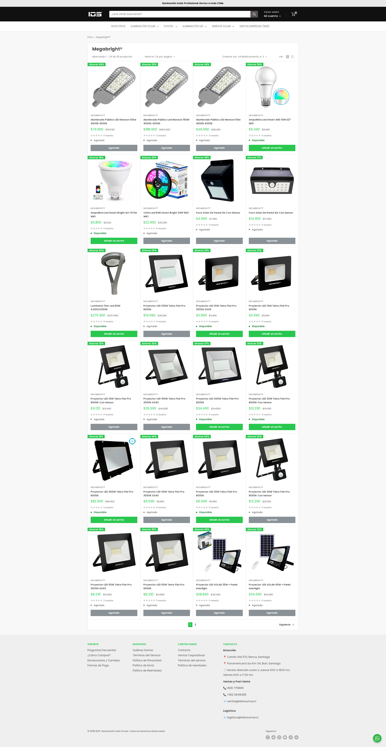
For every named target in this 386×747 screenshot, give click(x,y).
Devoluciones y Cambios (103, 660)
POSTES (169, 26)
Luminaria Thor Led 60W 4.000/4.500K (105, 307)
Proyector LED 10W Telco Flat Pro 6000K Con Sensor (111, 400)
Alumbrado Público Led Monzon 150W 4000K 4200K (166, 121)
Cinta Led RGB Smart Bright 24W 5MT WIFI (166, 214)
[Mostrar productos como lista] (292, 56)
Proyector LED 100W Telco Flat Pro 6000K (164, 307)
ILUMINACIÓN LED (193, 26)
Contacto (184, 650)
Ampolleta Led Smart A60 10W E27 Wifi (270, 121)
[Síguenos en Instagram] (279, 737)
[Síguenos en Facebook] (268, 737)
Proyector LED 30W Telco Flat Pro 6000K (216, 493)
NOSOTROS (118, 26)
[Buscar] (254, 14)
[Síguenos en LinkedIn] (296, 737)
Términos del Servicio (146, 655)
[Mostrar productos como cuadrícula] (287, 56)
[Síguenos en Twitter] (273, 737)
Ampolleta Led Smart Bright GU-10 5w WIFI (114, 214)
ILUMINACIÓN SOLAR (143, 26)
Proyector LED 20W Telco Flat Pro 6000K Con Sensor (269, 400)
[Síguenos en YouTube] (285, 737)
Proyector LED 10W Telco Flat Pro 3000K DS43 (216, 307)
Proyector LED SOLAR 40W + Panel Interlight (269, 586)
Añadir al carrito (272, 148)
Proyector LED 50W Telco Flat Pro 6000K (163, 586)
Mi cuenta (271, 16)
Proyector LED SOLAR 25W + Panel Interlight (216, 586)
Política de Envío (143, 665)
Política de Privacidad (147, 660)
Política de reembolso (192, 665)
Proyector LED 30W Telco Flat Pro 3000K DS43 (163, 493)
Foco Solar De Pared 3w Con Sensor (218, 212)
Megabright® (103, 37)
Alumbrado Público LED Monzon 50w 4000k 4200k (218, 121)
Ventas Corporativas (191, 655)
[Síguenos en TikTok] (291, 737)
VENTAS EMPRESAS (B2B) (254, 26)
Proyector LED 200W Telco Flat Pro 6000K (217, 400)
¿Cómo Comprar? (99, 655)
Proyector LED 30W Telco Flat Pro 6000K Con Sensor (269, 493)
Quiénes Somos (143, 650)
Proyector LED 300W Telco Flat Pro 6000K (112, 493)
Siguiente (285, 624)
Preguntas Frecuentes (101, 650)
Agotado (113, 148)
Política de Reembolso (147, 670)
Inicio (90, 37)
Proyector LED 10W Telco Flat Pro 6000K (269, 307)
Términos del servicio (192, 660)
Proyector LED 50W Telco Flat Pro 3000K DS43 (111, 586)
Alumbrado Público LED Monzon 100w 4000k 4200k (113, 121)
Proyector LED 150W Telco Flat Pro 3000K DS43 (164, 400)
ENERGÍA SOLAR (221, 26)
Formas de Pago (98, 665)
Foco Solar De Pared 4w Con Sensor (271, 212)
